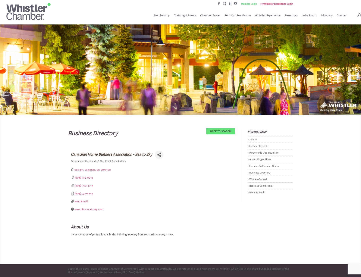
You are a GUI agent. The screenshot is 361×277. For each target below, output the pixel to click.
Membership (162, 15)
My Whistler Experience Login (276, 3)
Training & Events (185, 15)
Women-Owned (258, 179)
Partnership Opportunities (263, 152)
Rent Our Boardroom (237, 15)
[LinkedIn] (230, 4)
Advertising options (260, 159)
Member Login (249, 3)
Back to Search (220, 131)
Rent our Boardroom (260, 185)
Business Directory (259, 172)
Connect (342, 15)
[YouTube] (235, 4)
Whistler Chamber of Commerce (117, 268)
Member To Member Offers (264, 166)
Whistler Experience (268, 15)
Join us (253, 139)
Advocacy (326, 15)
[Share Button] (159, 155)
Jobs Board (309, 15)
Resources (291, 15)
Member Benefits (258, 146)
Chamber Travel (210, 15)
